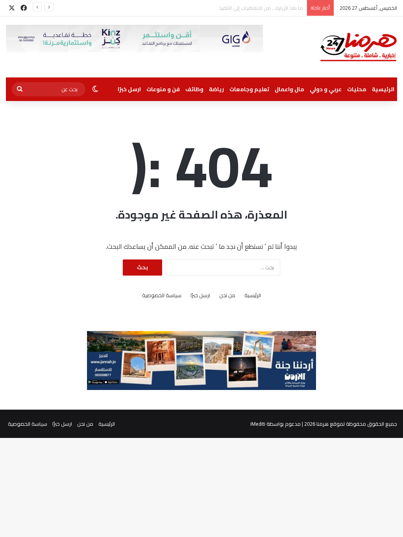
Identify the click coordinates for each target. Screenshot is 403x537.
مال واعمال (289, 89)
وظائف (194, 89)
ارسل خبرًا (129, 89)
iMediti (257, 423)
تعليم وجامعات (249, 89)
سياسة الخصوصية (161, 295)
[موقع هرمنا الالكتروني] (358, 47)
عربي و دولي (326, 89)
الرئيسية (383, 89)
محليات (356, 89)
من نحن (227, 295)
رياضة (216, 89)
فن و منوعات (163, 89)
